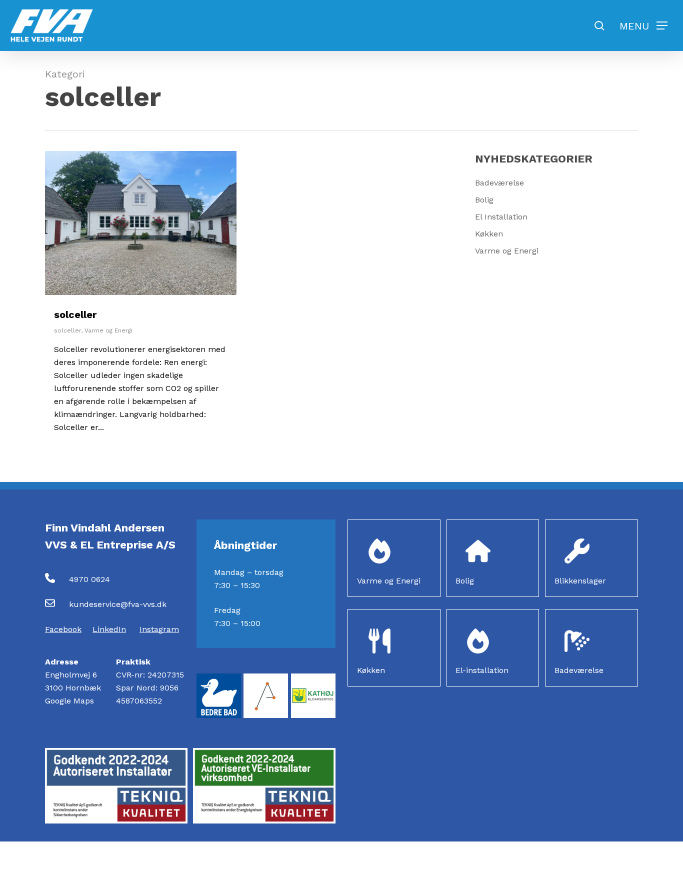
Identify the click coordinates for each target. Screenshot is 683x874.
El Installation (501, 217)
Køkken (489, 233)
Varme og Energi (108, 330)
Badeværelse (499, 183)
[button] (644, 25)
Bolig (484, 199)
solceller (75, 314)
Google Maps (69, 701)
